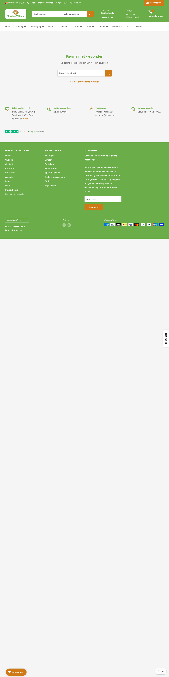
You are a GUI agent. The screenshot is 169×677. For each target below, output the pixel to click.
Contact (9, 164)
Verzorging (35, 26)
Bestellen (49, 164)
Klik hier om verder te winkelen (84, 81)
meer (25, 118)
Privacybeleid (11, 190)
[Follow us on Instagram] (69, 225)
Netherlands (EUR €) (15, 220)
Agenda (9, 177)
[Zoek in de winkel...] (108, 73)
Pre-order (10, 172)
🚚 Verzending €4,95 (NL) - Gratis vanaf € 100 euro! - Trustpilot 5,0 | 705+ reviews (43, 3)
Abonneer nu (155, 3)
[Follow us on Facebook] (64, 225)
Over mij (9, 160)
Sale (129, 26)
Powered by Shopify (13, 230)
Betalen (48, 160)
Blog (7, 181)
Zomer (139, 26)
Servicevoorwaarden (15, 194)
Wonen (64, 26)
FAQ (47, 181)
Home (8, 26)
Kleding (19, 26)
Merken (116, 26)
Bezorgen (49, 155)
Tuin (77, 26)
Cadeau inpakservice (55, 177)
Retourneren (51, 168)
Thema (101, 26)
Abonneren (93, 207)
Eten (88, 26)
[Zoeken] (90, 14)
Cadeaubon (10, 168)
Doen (50, 26)
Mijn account (132, 17)
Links (7, 185)
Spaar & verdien (52, 172)
